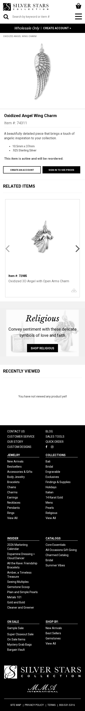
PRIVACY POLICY (34, 705)
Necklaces (13, 502)
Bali (48, 461)
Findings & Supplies (58, 482)
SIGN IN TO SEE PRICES (61, 170)
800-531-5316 (67, 705)
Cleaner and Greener (20, 607)
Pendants (13, 507)
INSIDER (12, 538)
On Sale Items (16, 639)
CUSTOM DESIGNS (19, 446)
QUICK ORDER (55, 441)
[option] (42, 71)
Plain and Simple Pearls (22, 592)
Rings (10, 513)
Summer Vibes (55, 565)
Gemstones (53, 638)
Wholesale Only (26, 28)
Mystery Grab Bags (19, 644)
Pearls (50, 507)
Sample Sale (15, 628)
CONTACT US (16, 431)
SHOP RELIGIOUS (42, 348)
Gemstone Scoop (18, 587)
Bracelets (13, 482)
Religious (51, 513)
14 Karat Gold (54, 497)
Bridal (49, 466)
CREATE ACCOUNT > (57, 28)
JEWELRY (13, 455)
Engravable (53, 471)
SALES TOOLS (55, 436)
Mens (49, 502)
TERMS (51, 705)
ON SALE (13, 621)
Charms (12, 492)
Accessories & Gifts (19, 471)
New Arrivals (15, 461)
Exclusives (52, 477)
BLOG (49, 431)
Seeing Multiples (18, 581)
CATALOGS (53, 538)
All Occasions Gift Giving (61, 550)
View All (12, 518)
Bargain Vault (16, 649)
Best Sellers (53, 633)
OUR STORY (15, 441)
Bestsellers (14, 466)
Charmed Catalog (57, 555)
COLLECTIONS (56, 455)
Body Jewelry (16, 477)
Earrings (12, 497)
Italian (49, 492)
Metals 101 (14, 597)
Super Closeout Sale (20, 634)
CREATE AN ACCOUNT (22, 170)
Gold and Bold (16, 602)
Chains (11, 487)
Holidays (51, 487)
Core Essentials (56, 544)
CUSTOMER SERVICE (21, 436)
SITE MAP (15, 705)
